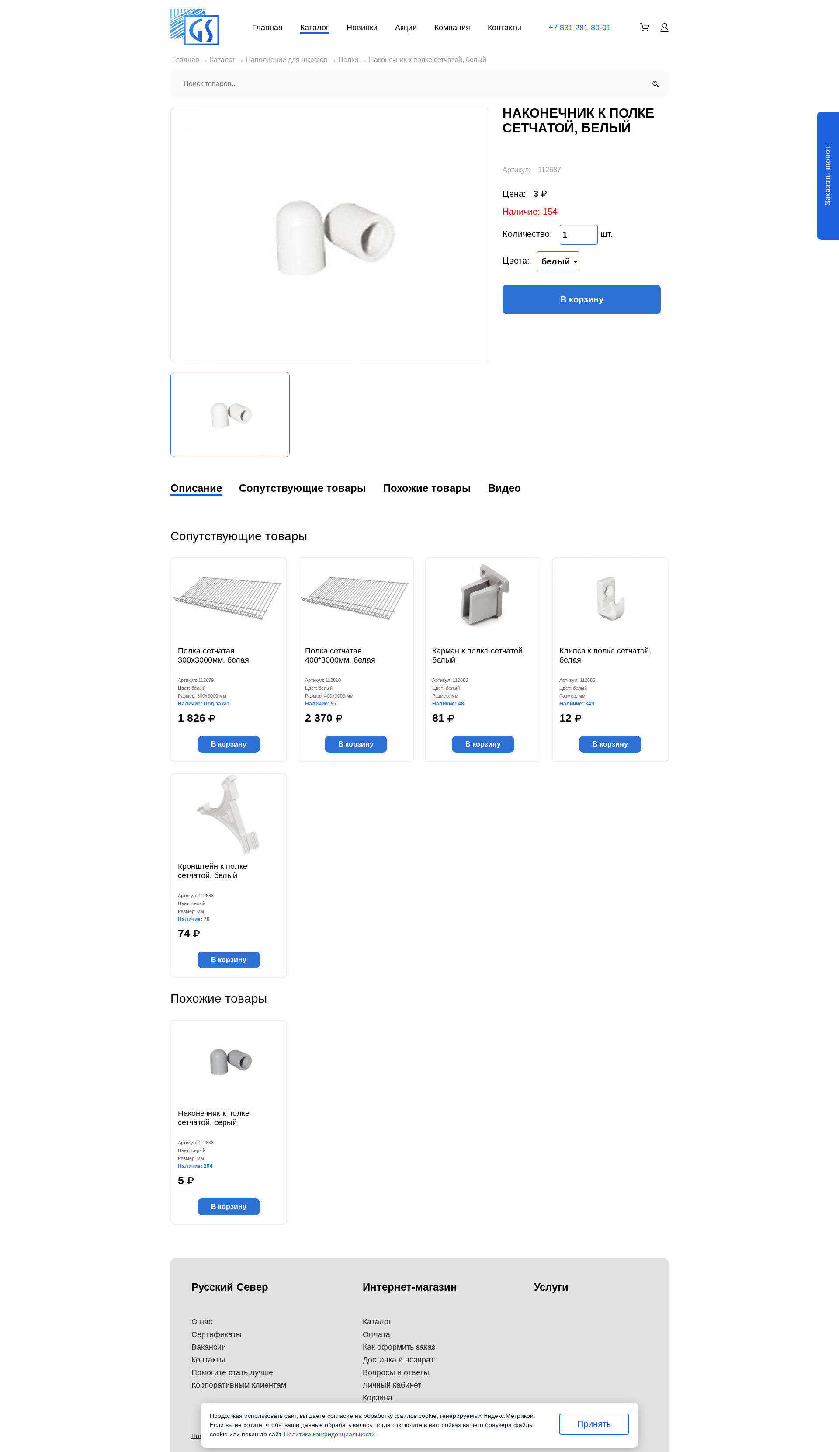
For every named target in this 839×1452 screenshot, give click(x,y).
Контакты (504, 27)
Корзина (377, 1397)
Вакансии (208, 1347)
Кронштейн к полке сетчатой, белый (212, 871)
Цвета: (516, 260)
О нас (201, 1321)
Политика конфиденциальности (329, 1434)
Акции (406, 27)
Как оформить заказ (399, 1347)
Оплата (376, 1334)
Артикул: (516, 170)
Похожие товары (427, 488)
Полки (348, 59)
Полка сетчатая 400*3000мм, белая (340, 655)
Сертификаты (216, 1334)
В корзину (581, 299)
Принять (594, 1424)
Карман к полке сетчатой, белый (478, 655)
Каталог (314, 27)
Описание (196, 488)
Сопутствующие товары (302, 488)
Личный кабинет (392, 1385)
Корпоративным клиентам (238, 1385)
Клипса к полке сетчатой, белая (605, 655)
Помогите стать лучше (232, 1372)
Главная (267, 27)
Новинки (362, 27)
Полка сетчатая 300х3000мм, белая (213, 655)
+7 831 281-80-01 (579, 27)
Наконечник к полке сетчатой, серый (214, 1118)
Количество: (527, 234)
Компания (452, 27)
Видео (504, 488)
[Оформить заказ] (644, 27)
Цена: (514, 193)
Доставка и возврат (398, 1359)
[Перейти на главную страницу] (194, 27)
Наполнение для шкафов (287, 59)
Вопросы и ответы (396, 1372)
